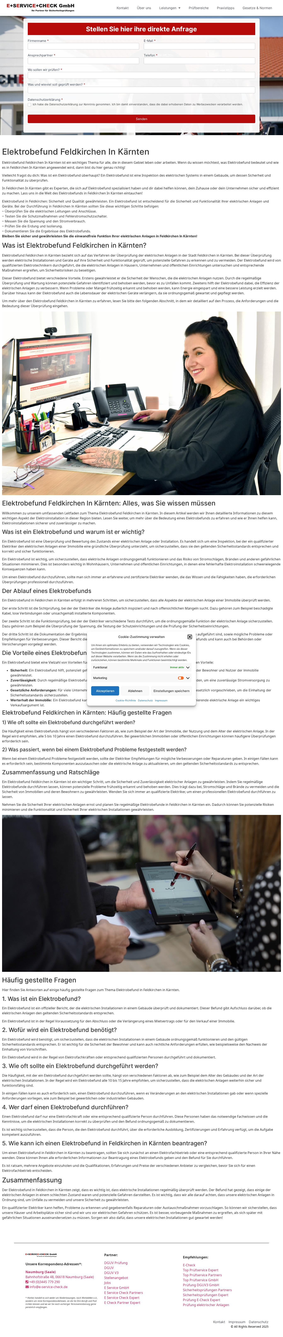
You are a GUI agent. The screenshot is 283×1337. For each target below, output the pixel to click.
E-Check (189, 1265)
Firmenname (38, 41)
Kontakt (123, 8)
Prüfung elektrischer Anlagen (206, 1305)
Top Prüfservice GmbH (200, 1280)
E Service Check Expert (121, 1297)
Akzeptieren (105, 691)
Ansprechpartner (41, 55)
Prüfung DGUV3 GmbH (201, 1285)
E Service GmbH (116, 1287)
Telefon (150, 55)
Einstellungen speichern (172, 691)
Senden (141, 119)
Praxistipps (225, 8)
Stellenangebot (116, 1277)
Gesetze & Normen (257, 8)
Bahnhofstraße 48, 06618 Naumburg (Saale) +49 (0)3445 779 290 (59, 1277)
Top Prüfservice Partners (202, 1275)
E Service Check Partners (123, 1292)
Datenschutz (145, 700)
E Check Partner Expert (122, 1302)
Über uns (144, 8)
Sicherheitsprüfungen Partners (207, 1290)
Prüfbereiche (199, 8)
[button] (190, 637)
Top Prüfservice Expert (200, 1270)
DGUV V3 (111, 1272)
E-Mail (150, 41)
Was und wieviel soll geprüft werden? (56, 84)
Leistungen (167, 8)
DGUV (109, 1267)
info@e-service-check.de (48, 1287)
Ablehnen (135, 691)
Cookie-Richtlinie (126, 700)
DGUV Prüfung (116, 1263)
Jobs (107, 1282)
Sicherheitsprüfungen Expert (205, 1295)
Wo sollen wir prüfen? (45, 70)
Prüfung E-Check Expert (201, 1300)
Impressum (161, 700)
